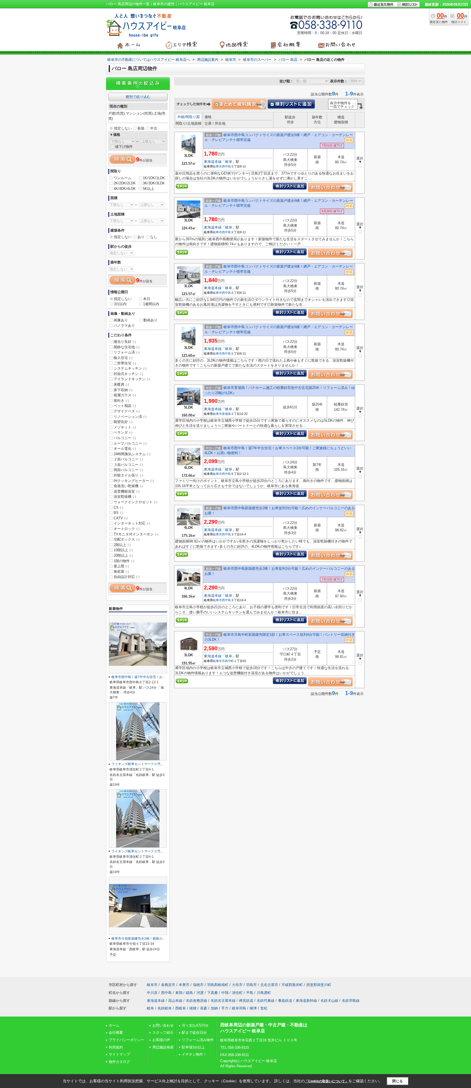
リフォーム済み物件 (198, 1040)
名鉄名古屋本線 (223, 1001)
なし (153, 237)
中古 (153, 128)
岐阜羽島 (239, 1008)
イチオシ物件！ (194, 1054)
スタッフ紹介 (163, 1032)
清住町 (237, 993)
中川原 (152, 993)
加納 (214, 1008)
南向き (121, 400)
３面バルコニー (128, 465)
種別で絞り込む (138, 97)
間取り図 (193, 117)
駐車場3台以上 (193, 1047)
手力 (224, 1008)
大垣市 (237, 985)
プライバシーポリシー (126, 1040)
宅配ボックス (127, 539)
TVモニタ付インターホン (136, 534)
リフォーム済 (127, 352)
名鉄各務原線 (196, 1001)
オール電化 (125, 448)
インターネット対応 (132, 523)
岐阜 (228, 162)
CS (118, 507)
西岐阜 (180, 1008)
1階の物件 (124, 561)
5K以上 (148, 189)
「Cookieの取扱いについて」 (326, 1081)
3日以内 (120, 304)
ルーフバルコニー (130, 443)
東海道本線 (213, 162)
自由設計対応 (127, 577)
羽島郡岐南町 (217, 985)
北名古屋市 (269, 985)
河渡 (200, 993)
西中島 (226, 166)
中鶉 (224, 993)
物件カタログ (119, 1062)
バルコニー (125, 438)
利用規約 (116, 1047)
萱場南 (226, 413)
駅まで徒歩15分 (194, 1032)
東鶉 (178, 993)
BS (118, 513)
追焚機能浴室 (127, 491)
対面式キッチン (128, 374)
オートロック (127, 529)
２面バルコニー (128, 459)
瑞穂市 (198, 985)
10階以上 (123, 550)
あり (140, 237)
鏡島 (189, 993)
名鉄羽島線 (351, 1001)
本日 (146, 299)
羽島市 (251, 985)
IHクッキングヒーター (134, 481)
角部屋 (121, 572)
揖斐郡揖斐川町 (318, 985)
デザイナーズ (127, 411)
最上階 (121, 566)
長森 (203, 1008)
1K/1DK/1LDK (154, 178)
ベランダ (123, 432)
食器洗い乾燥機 (128, 486)
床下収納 (123, 390)
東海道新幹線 (306, 1001)
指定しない (123, 128)
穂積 (193, 1008)
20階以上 (123, 555)
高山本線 (175, 1001)
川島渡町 (264, 993)
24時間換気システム (132, 454)
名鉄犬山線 (329, 1001)
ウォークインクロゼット (135, 502)
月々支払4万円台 (195, 1025)
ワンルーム (122, 178)
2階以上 (122, 545)
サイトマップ (119, 1054)
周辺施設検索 (163, 1047)
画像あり (121, 320)
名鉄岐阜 (165, 1008)
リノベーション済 (130, 417)
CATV (121, 518)
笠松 (263, 1008)
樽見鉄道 (246, 1001)
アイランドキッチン (132, 379)
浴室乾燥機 (125, 496)
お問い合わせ (163, 1025)
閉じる (397, 1081)
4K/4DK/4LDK (125, 189)
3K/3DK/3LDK (154, 183)
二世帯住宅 (125, 363)
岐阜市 (217, 166)
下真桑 (212, 993)
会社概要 (116, 1032)
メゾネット (125, 427)
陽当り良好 (125, 342)
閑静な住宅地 (127, 347)
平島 (249, 993)
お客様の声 (161, 1040)
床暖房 (121, 384)
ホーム (114, 1025)
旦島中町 (228, 661)
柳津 (253, 1008)
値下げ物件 (124, 147)
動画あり (150, 320)
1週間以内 (151, 304)
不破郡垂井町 (292, 985)
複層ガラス (125, 395)
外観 (181, 117)
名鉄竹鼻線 (265, 1001)
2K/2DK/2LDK (125, 183)
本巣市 (184, 985)
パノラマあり (124, 325)
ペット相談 (125, 406)
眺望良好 (123, 422)
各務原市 (168, 985)
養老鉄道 (285, 1001)
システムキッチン (130, 368)
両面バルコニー (128, 470)
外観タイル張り (128, 475)
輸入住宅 (123, 358)
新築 (140, 128)
